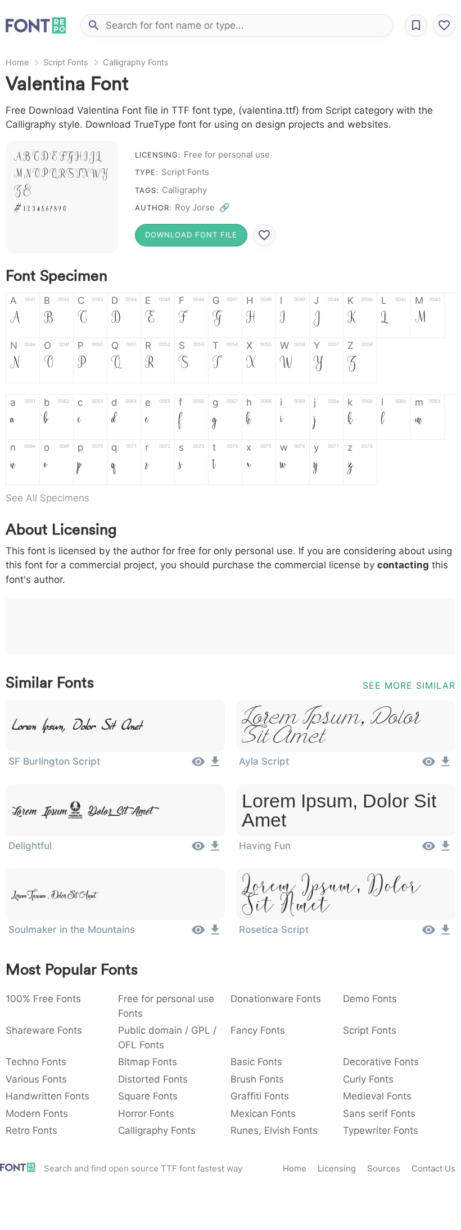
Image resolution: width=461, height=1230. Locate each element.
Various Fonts (36, 1079)
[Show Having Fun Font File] (429, 849)
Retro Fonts (31, 1130)
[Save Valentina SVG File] (264, 235)
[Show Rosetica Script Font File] (429, 933)
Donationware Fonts (276, 998)
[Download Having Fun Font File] (446, 849)
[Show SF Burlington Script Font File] (198, 765)
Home (17, 62)
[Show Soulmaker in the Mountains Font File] (198, 933)
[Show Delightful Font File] (198, 849)
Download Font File (191, 234)
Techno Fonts (36, 1061)
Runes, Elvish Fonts (274, 1130)
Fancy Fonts (258, 1030)
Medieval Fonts (377, 1096)
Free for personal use (227, 154)
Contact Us (433, 1168)
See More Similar (409, 685)
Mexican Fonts (263, 1113)
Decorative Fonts (381, 1061)
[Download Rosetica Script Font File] (446, 933)
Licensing (337, 1168)
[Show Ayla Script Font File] (429, 765)
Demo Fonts (370, 998)
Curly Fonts (368, 1079)
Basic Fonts (256, 1061)
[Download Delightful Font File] (215, 849)
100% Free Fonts (43, 998)
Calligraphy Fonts (136, 62)
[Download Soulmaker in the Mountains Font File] (215, 933)
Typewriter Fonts (380, 1130)
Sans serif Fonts (379, 1113)
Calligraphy (184, 190)
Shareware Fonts (44, 1030)
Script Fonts (65, 62)
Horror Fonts (146, 1113)
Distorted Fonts (153, 1079)
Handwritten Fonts (47, 1096)
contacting (403, 565)
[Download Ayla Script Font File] (446, 765)
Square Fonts (148, 1096)
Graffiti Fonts (260, 1096)
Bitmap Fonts (147, 1061)
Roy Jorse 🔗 (202, 207)
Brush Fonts (257, 1079)
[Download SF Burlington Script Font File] (215, 765)
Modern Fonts (37, 1113)
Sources (383, 1168)
